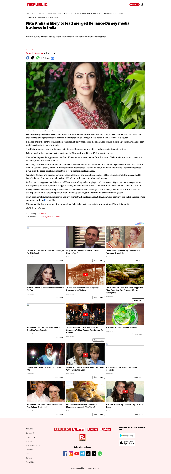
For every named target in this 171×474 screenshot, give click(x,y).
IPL (45, 200)
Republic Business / (39, 13)
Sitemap (29, 441)
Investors (29, 449)
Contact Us (30, 433)
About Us (29, 429)
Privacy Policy (31, 437)
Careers (29, 458)
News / (28, 13)
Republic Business (34, 53)
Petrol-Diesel (31, 462)
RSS (27, 454)
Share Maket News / (55, 13)
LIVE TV (135, 4)
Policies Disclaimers (33, 445)
